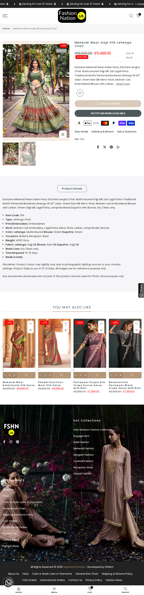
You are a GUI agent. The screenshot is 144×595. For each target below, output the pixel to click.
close (140, 4)
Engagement (81, 436)
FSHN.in (109, 567)
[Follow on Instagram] (10, 442)
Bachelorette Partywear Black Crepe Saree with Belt (125, 385)
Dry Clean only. (22, 249)
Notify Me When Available (108, 113)
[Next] (63, 90)
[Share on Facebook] (98, 147)
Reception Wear (83, 467)
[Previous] (8, 90)
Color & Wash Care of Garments (22, 502)
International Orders (15, 527)
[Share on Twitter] (104, 147)
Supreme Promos (74, 567)
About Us (8, 489)
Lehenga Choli (18, 219)
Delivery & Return (103, 131)
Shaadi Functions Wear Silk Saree (50, 384)
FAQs (6, 496)
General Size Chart (14, 508)
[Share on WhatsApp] (118, 147)
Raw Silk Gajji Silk (42, 244)
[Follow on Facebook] (4, 442)
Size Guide (81, 131)
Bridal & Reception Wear (27, 236)
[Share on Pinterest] (111, 147)
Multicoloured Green (33, 232)
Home (6, 28)
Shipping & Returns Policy (18, 514)
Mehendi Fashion (83, 448)
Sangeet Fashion (83, 455)
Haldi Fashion (81, 442)
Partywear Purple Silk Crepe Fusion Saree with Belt (89, 385)
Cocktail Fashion (83, 461)
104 (14, 215)
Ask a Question (126, 131)
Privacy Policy (11, 540)
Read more (123, 83)
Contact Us (10, 533)
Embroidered (25, 223)
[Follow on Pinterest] (17, 442)
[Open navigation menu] (24, 15)
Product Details (72, 188)
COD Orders (10, 521)
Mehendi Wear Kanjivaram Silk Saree (19, 384)
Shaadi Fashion (82, 473)
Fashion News (11, 546)
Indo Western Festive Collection (92, 429)
